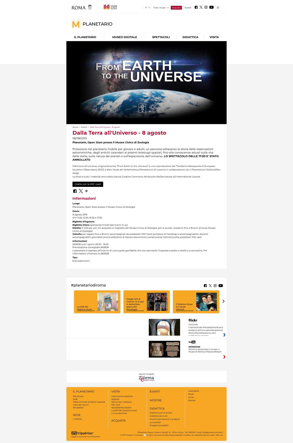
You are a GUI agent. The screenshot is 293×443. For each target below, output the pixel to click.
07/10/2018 (205, 330)
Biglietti (115, 399)
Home (75, 127)
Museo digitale (124, 37)
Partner (192, 400)
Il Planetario (85, 37)
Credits (187, 435)
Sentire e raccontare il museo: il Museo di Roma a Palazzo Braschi (205, 350)
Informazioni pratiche (122, 396)
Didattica (190, 37)
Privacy (149, 435)
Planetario (97, 24)
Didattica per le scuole (161, 412)
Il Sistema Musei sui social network (184, 307)
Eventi (84, 127)
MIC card (115, 405)
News (191, 394)
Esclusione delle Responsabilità (168, 435)
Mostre (156, 400)
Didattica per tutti (159, 416)
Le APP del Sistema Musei (84, 308)
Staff (75, 399)
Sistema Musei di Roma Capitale (89, 402)
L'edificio (77, 419)
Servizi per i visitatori (121, 402)
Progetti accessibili (159, 425)
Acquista (176, 7)
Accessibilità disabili (121, 407)
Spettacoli (161, 37)
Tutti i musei (159, 7)
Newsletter (78, 407)
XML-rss (219, 435)
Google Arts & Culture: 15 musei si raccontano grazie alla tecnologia (135, 304)
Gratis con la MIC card (88, 184)
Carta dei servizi (81, 405)
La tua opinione (119, 413)
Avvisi (191, 397)
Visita (214, 37)
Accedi (187, 7)
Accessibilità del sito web (203, 435)
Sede (77, 415)
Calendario (193, 391)
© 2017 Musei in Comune (131, 435)
